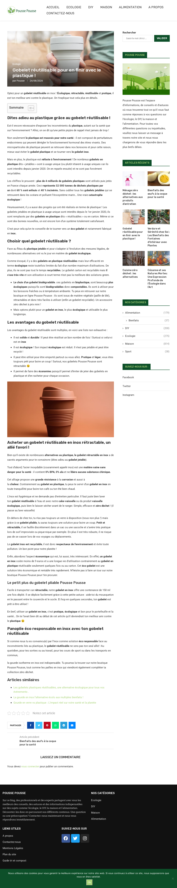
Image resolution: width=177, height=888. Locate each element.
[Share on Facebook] (30, 725)
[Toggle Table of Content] (29, 108)
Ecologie (73, 7)
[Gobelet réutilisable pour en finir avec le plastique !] (134, 216)
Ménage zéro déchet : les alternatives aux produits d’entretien (133, 197)
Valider (162, 38)
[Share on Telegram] (63, 725)
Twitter (127, 386)
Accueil (52, 7)
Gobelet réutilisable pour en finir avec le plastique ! (133, 233)
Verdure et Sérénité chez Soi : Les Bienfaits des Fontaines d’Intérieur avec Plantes (159, 237)
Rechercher (129, 32)
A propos (156, 7)
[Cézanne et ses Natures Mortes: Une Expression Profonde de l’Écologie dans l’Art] (159, 258)
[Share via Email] (72, 725)
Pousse (21, 80)
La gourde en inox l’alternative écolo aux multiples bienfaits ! (48, 697)
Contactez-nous (60, 13)
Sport (147, 351)
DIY (90, 7)
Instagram (128, 395)
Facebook (128, 377)
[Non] (172, 878)
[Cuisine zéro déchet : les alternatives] (134, 258)
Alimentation (130, 7)
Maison (106, 7)
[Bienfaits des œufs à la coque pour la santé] (159, 178)
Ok (89, 882)
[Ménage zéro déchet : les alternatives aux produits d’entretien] (134, 178)
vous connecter (30, 766)
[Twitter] (75, 838)
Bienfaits (149, 320)
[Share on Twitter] (38, 725)
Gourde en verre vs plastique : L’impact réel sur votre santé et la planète (54, 702)
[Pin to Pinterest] (47, 725)
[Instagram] (85, 838)
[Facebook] (66, 838)
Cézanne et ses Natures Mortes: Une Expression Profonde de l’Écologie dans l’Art (157, 279)
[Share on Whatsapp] (55, 725)
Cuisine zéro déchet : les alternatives (130, 273)
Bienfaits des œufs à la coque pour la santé (157, 194)
